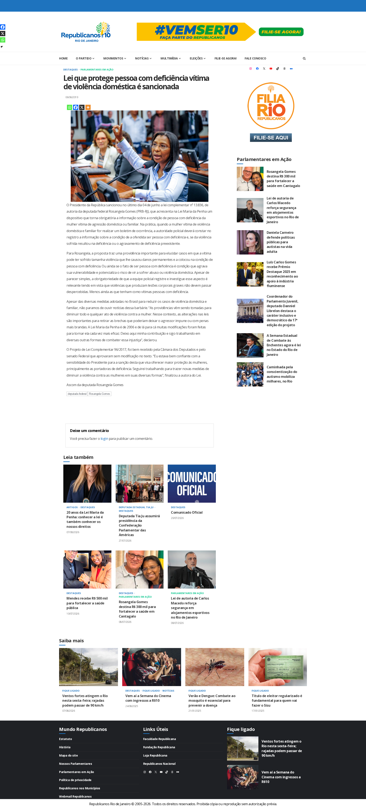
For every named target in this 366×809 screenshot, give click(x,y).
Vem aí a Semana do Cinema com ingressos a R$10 (151, 667)
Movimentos (113, 58)
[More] (88, 107)
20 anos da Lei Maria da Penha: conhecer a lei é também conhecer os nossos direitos (87, 484)
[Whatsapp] (69, 107)
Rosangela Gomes (99, 393)
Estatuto (65, 739)
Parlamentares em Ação (96, 69)
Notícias (141, 58)
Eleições (196, 58)
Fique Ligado (70, 690)
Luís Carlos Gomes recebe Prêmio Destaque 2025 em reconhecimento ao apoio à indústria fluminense (250, 274)
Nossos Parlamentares (75, 764)
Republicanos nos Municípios (79, 788)
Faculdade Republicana (159, 739)
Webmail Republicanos (75, 796)
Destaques (70, 69)
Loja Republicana (155, 755)
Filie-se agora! (226, 58)
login (104, 438)
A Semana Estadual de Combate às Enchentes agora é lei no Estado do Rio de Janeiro (250, 345)
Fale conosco (255, 58)
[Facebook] (75, 107)
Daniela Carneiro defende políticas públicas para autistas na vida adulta (250, 242)
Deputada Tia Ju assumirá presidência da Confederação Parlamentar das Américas (140, 484)
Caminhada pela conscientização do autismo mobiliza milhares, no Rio (250, 374)
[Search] (304, 58)
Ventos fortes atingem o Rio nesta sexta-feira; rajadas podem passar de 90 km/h (88, 667)
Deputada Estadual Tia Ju (136, 507)
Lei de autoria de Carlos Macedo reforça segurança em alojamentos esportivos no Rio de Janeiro (192, 569)
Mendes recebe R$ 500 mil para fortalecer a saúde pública (87, 569)
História (64, 747)
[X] (82, 107)
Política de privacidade (75, 780)
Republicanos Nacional (159, 764)
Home (63, 58)
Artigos (72, 507)
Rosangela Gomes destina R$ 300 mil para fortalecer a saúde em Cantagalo (140, 569)
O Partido (84, 58)
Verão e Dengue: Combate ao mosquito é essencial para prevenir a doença (214, 667)
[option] (88, 684)
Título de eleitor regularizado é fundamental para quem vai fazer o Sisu (277, 667)
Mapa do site (68, 755)
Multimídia (169, 58)
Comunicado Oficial (192, 484)
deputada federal (77, 393)
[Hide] (1, 46)
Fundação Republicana (159, 747)
